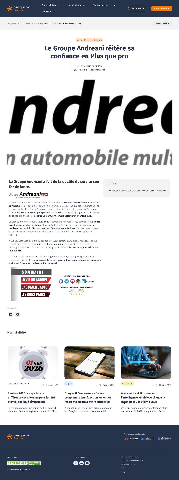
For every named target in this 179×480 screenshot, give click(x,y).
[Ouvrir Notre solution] (59, 5)
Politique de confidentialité (132, 460)
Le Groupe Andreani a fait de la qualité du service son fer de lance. (138, 190)
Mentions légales (128, 464)
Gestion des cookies (129, 457)
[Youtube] (87, 463)
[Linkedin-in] (81, 463)
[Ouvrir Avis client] (55, 11)
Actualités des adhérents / (24, 23)
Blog (123, 471)
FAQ (123, 468)
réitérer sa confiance (82, 244)
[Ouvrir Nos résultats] (84, 5)
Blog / (10, 23)
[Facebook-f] (75, 463)
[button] (10, 314)
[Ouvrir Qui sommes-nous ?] (114, 5)
